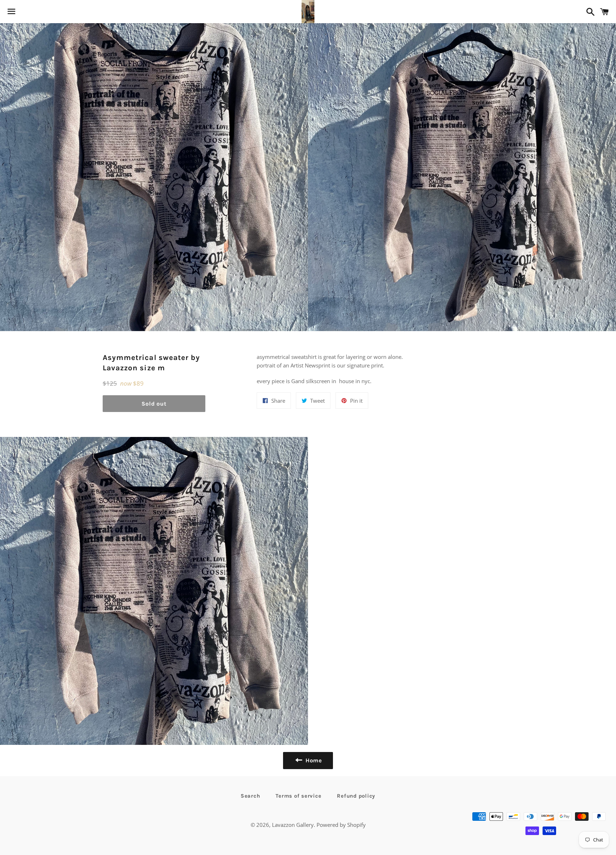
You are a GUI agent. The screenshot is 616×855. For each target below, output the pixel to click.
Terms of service (298, 796)
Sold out (154, 403)
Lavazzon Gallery (293, 824)
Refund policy (356, 796)
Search (250, 796)
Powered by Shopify (341, 824)
